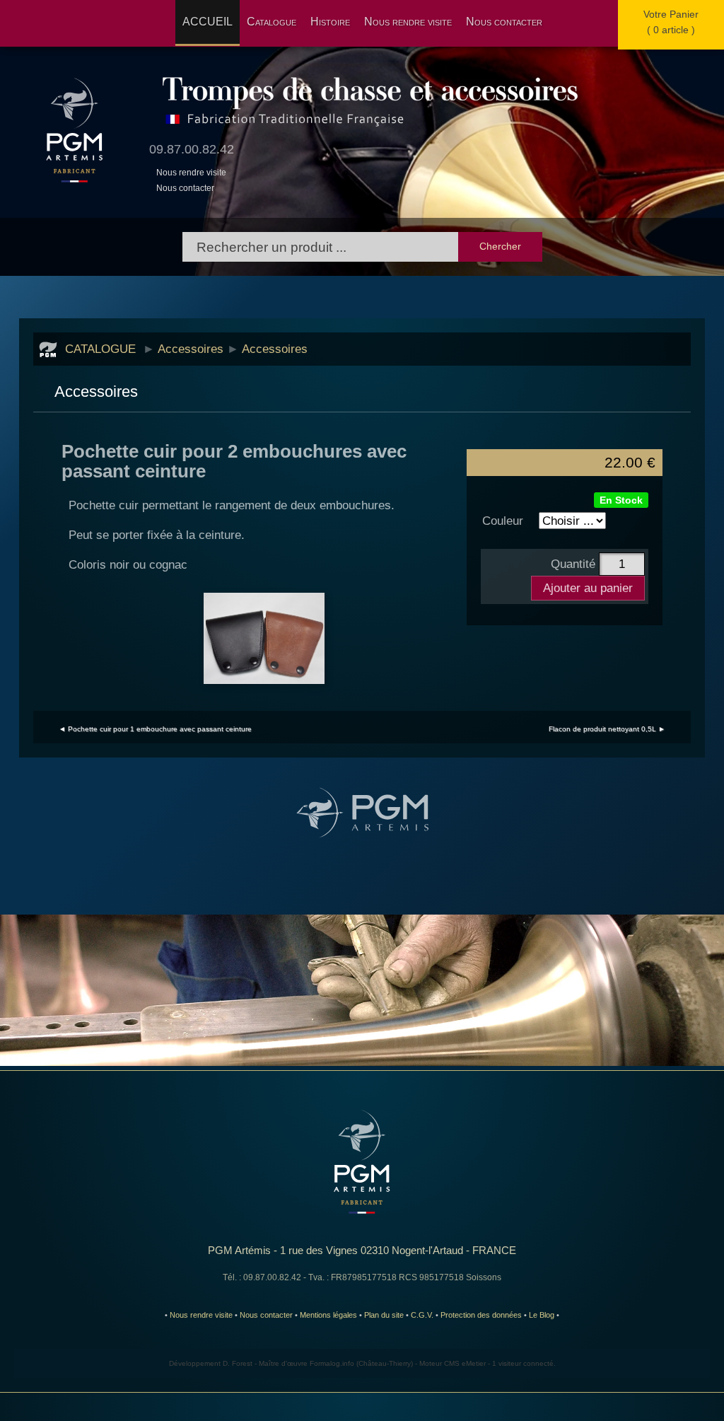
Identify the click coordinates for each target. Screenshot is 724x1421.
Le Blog (541, 1315)
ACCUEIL (207, 22)
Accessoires (190, 349)
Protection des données (481, 1315)
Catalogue (271, 22)
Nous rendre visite (408, 22)
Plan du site (384, 1315)
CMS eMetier (465, 1363)
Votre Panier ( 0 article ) (671, 21)
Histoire (330, 22)
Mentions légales (328, 1315)
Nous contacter (504, 22)
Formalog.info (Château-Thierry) (361, 1363)
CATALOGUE (100, 349)
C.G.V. (422, 1315)
